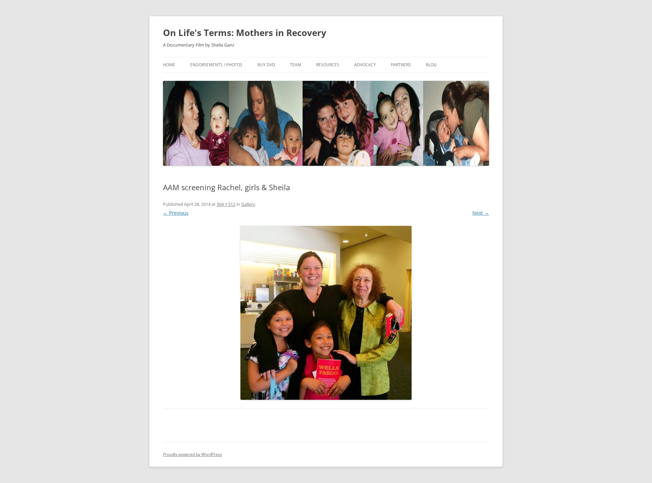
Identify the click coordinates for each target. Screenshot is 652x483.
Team (295, 65)
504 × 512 (226, 204)
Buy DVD (266, 65)
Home (169, 65)
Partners (401, 65)
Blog (431, 65)
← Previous (175, 213)
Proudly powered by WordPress (192, 454)
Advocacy (365, 65)
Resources (327, 65)
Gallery (248, 204)
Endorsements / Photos (216, 65)
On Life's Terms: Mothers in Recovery (244, 32)
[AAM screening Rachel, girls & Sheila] (326, 313)
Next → (480, 213)
